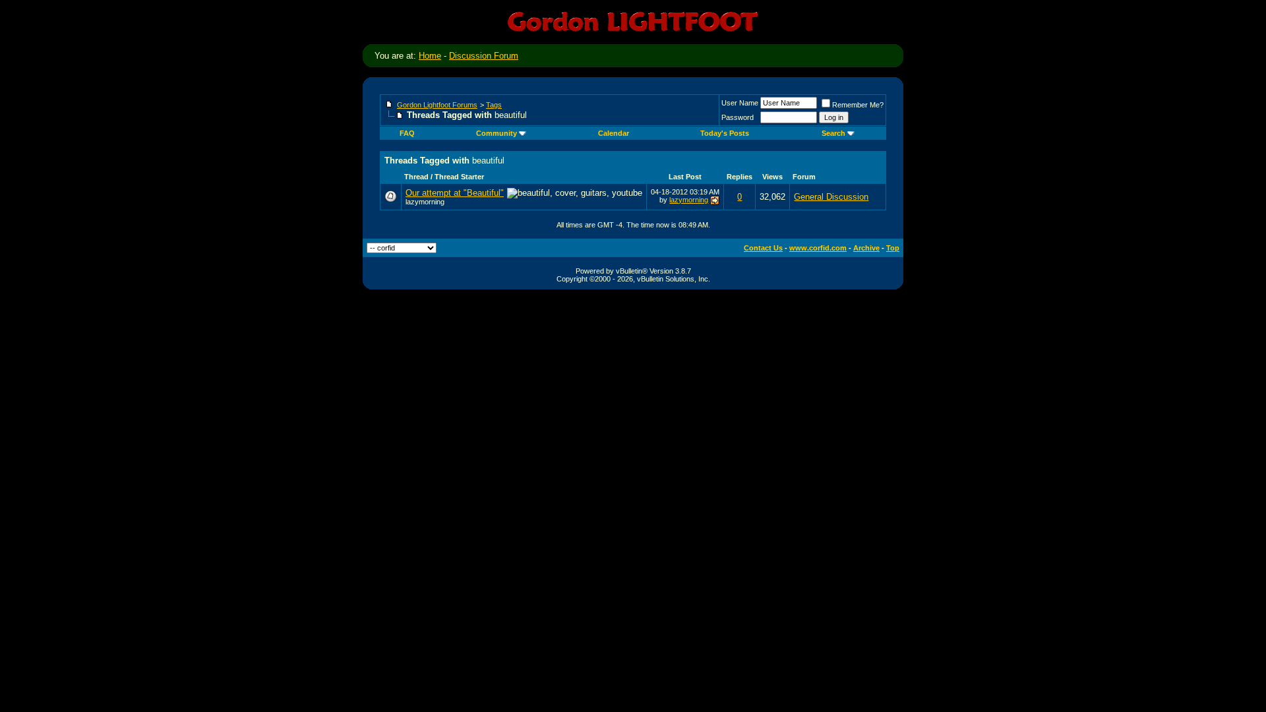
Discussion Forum (483, 56)
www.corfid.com (818, 248)
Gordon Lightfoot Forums (437, 105)
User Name (739, 103)
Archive (866, 248)
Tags (494, 105)
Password (737, 117)
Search (833, 133)
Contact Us (763, 248)
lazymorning (425, 202)
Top (892, 248)
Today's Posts (724, 133)
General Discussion (831, 197)
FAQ (407, 133)
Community (496, 133)
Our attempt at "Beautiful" (455, 193)
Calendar (613, 133)
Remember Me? (858, 105)
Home (430, 56)
